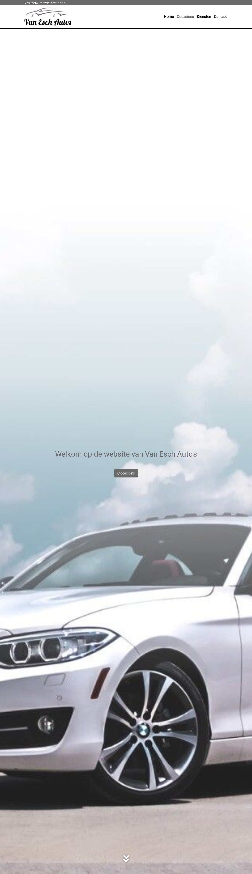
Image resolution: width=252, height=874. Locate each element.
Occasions (185, 16)
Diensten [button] (204, 16)
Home (169, 16)
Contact (220, 16)
